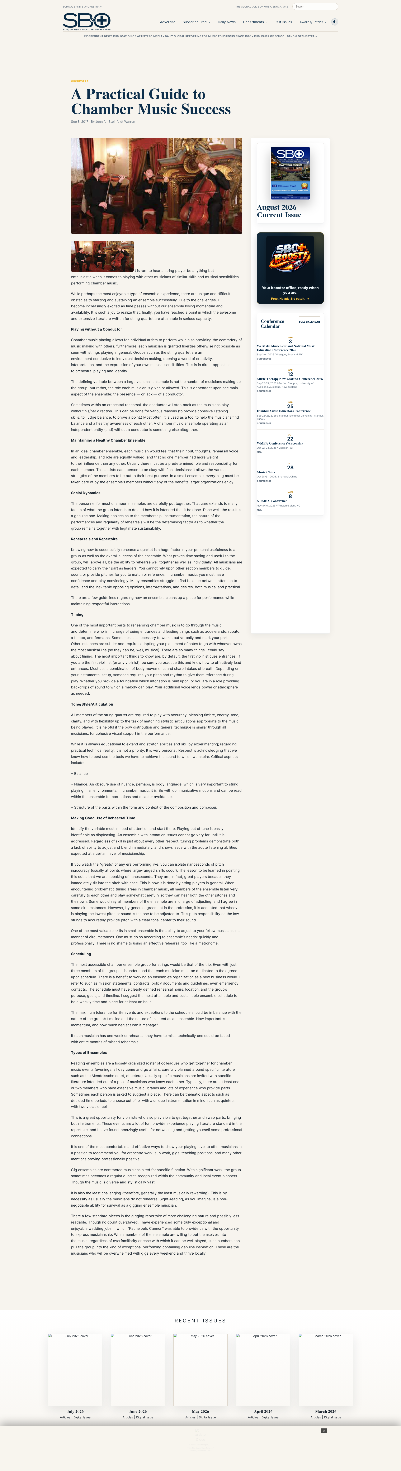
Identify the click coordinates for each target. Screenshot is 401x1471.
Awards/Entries (311, 22)
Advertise (167, 22)
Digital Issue (82, 1417)
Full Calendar (309, 321)
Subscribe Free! (195, 22)
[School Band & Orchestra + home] (87, 21)
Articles (65, 1417)
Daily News (227, 22)
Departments (253, 22)
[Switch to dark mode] (334, 21)
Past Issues (283, 22)
